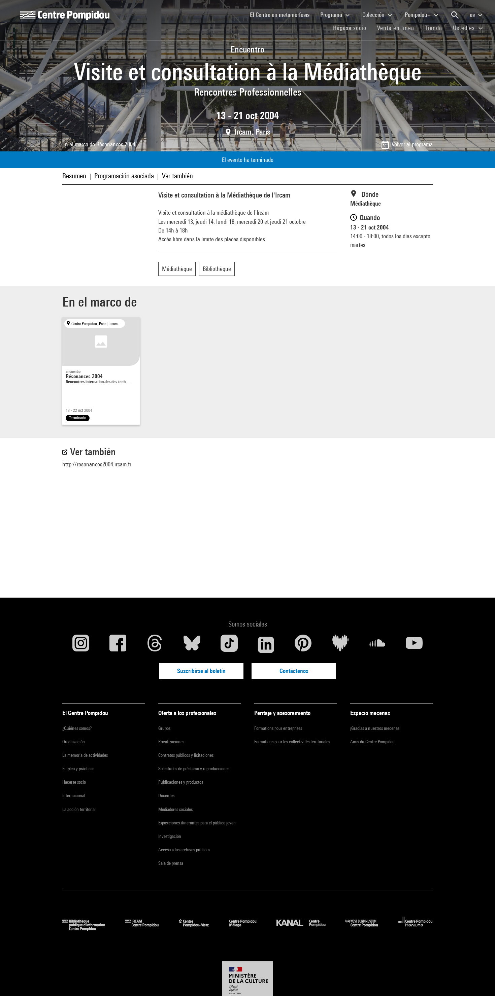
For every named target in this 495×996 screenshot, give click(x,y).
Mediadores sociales (175, 809)
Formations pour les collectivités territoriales (292, 741)
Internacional (73, 795)
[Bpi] (88, 928)
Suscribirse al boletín (201, 670)
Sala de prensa (170, 863)
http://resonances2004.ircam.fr (96, 464)
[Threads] (154, 645)
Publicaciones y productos (180, 782)
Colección (374, 14)
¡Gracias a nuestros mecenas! (375, 728)
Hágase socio (352, 27)
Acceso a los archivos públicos (184, 849)
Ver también (177, 176)
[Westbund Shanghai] (366, 928)
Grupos (164, 728)
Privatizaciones (171, 741)
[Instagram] (80, 645)
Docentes (166, 795)
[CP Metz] (199, 928)
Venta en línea (395, 27)
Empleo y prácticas (78, 768)
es (473, 14)
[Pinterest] (303, 645)
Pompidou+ (418, 14)
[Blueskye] (191, 645)
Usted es (464, 27)
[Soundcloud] (377, 645)
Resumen (74, 176)
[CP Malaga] (247, 928)
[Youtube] (414, 645)
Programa (331, 14)
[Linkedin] (266, 645)
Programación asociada (124, 176)
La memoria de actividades (85, 755)
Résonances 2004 (115, 144)
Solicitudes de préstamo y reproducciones (193, 768)
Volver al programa (412, 144)
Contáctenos (293, 670)
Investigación (169, 836)
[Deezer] (340, 645)
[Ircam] (147, 928)
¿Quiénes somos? (77, 728)
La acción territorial (79, 809)
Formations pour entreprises (278, 728)
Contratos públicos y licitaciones (185, 755)
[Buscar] (455, 15)
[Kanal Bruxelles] (305, 928)
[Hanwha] (415, 928)
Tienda (436, 27)
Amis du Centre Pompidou (372, 741)
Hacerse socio (74, 782)
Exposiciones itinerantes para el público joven (197, 822)
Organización (73, 741)
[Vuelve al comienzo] (479, 980)
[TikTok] (229, 645)
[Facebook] (117, 645)
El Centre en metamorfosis (282, 14)
